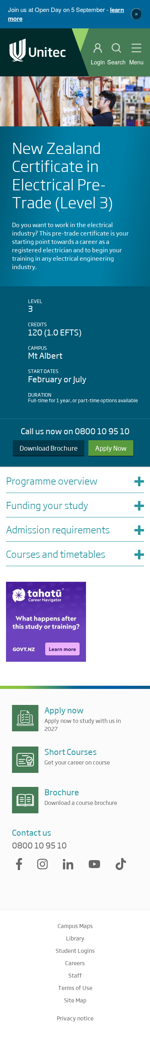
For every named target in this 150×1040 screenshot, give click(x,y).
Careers (75, 963)
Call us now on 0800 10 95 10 (75, 431)
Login (98, 62)
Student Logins (75, 950)
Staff (75, 975)
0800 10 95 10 (39, 845)
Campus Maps (75, 926)
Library (75, 938)
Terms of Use (75, 988)
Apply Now (110, 448)
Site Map (75, 1000)
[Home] (37, 52)
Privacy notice (75, 1018)
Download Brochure (49, 448)
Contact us (31, 832)
